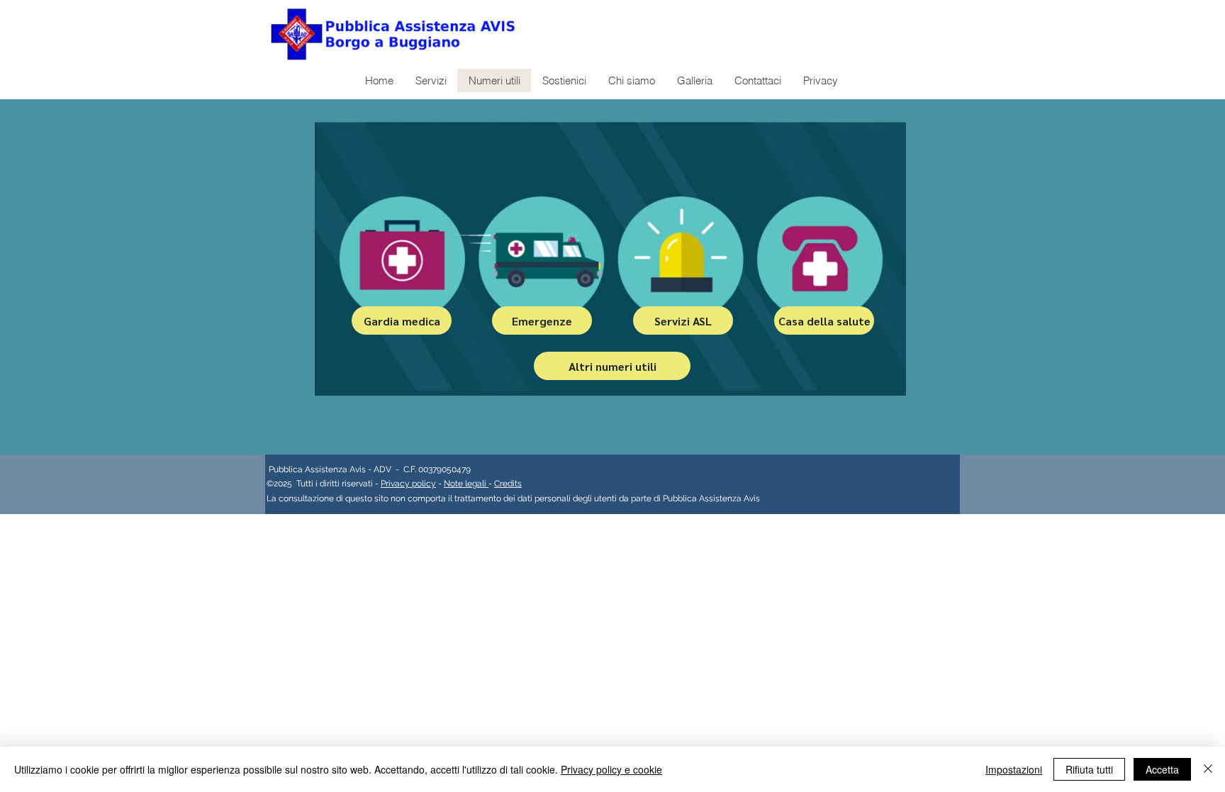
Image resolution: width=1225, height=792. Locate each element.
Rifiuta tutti (1089, 769)
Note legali (466, 484)
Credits (508, 484)
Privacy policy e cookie (611, 769)
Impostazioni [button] (1013, 769)
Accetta (1162, 769)
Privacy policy (408, 484)
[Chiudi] (1207, 769)
